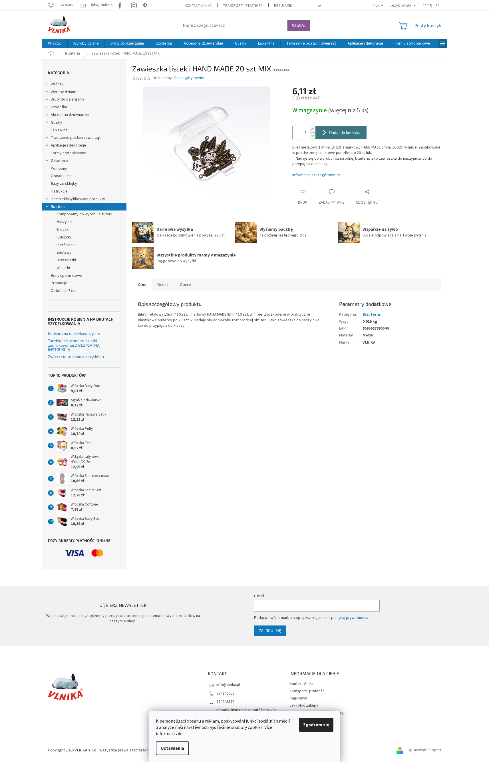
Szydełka (59, 107)
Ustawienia (172, 748)
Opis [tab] (142, 285)
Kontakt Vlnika (198, 5)
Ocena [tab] (162, 285)
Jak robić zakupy (303, 705)
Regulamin (283, 5)
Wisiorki (63, 268)
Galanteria (59, 161)
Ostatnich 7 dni (63, 291)
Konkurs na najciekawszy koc (74, 333)
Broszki (63, 229)
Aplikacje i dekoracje (68, 145)
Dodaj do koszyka (345, 132)
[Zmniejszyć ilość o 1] (312, 136)
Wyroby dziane (63, 92)
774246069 (225, 693)
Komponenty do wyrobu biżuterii (84, 214)
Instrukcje (59, 191)
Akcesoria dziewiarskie (70, 115)
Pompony (59, 168)
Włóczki (58, 84)
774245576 (225, 702)
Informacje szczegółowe (313, 175)
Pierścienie (66, 245)
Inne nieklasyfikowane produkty (78, 199)
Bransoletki (66, 260)
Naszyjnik (65, 222)
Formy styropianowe (68, 153)
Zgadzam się (316, 725)
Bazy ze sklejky (64, 184)
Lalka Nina (59, 130)
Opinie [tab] (185, 285)
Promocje (59, 283)
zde (179, 734)
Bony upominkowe (66, 275)
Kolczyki (64, 237)
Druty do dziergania (67, 99)
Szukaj (298, 25)
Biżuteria (58, 207)
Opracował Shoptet (424, 750)
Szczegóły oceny (189, 78)
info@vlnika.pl (228, 685)
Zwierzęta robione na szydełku (76, 356)
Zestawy (64, 252)
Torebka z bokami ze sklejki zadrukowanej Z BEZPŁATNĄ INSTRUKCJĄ (74, 345)
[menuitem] (54, 43)
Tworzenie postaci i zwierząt (75, 138)
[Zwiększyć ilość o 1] (312, 129)
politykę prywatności (349, 618)
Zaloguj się (270, 630)
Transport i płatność (243, 5)
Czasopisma (61, 176)
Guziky (56, 122)
